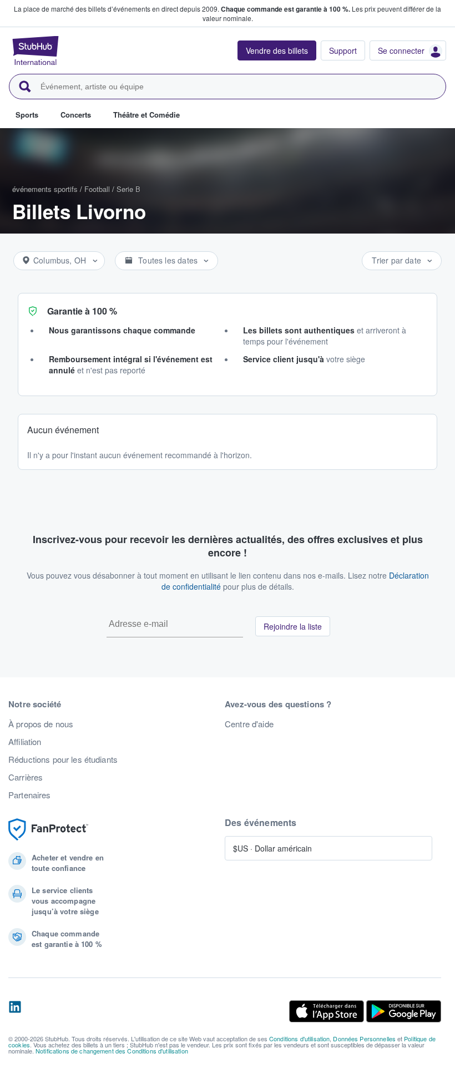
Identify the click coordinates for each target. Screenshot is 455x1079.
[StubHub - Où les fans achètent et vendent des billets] (35, 50)
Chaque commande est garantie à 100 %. (285, 9)
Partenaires (29, 795)
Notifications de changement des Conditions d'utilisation (112, 1050)
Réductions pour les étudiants (63, 759)
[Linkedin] (15, 1011)
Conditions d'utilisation (299, 1038)
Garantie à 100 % (82, 311)
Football (97, 189)
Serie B (128, 189)
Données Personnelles (364, 1038)
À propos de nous (40, 724)
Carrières (25, 777)
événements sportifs (45, 189)
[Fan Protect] (48, 829)
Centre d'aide (249, 724)
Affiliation (25, 741)
